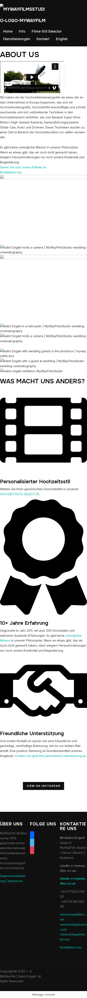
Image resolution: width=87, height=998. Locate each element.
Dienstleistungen (16, 39)
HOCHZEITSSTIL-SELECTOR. (20, 494)
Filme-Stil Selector (47, 31)
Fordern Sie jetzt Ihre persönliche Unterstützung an (50, 756)
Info (22, 31)
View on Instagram (43, 786)
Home (7, 31)
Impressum (15, 881)
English (62, 39)
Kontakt (43, 39)
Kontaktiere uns (71, 947)
